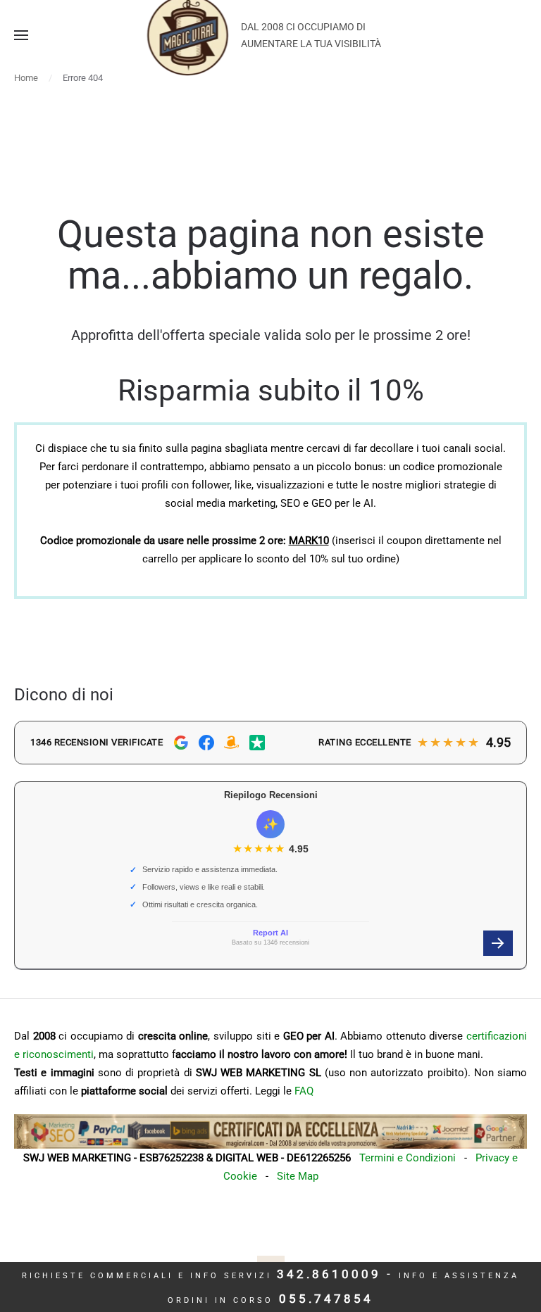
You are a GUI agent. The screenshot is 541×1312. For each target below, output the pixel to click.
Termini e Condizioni (407, 1158)
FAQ (303, 1091)
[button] (21, 35)
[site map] (270, 1131)
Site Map (297, 1176)
